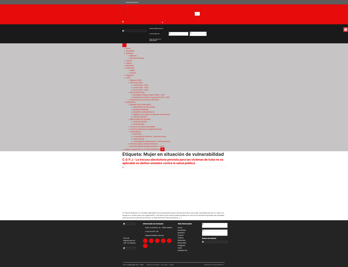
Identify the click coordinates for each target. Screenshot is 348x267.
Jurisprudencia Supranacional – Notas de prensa (151, 141)
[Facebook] (213, 11)
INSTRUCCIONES (140, 117)
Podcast (133, 73)
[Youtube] (223, 11)
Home (128, 48)
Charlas (129, 61)
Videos (132, 70)
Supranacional (138, 139)
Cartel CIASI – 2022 (140, 87)
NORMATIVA (131, 102)
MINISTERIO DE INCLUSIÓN (144, 107)
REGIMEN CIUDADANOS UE (143, 112)
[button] (174, 2)
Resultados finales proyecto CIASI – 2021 (149, 95)
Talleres (129, 63)
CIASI (128, 78)
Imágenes (129, 75)
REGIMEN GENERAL (141, 109)
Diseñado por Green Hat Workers (213, 264)
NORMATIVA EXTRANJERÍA (140, 105)
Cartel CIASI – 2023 (140, 90)
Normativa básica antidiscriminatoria (144, 144)
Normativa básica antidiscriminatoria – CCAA (147, 146)
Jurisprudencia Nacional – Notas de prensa (149, 136)
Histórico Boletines (137, 58)
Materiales (130, 65)
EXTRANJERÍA (138, 124)
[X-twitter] (202, 11)
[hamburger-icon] (124, 6)
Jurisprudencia (135, 132)
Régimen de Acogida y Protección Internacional (151, 114)
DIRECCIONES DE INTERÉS (140, 119)
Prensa (128, 14)
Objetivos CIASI (135, 80)
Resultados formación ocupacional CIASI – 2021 (151, 97)
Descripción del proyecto (132, 2)
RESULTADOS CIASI (137, 92)
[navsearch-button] (195, 11)
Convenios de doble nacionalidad (142, 127)
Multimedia (130, 68)
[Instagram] (207, 11)
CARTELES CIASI (136, 83)
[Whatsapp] (223, 16)
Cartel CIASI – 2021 (140, 85)
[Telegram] (218, 11)
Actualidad (130, 51)
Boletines (129, 53)
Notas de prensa (136, 17)
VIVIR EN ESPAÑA (140, 122)
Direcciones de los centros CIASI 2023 (140, 12)
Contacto (129, 9)
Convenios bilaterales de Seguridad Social (145, 129)
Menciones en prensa (138, 19)
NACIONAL (137, 134)
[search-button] (197, 17)
